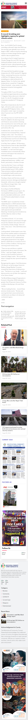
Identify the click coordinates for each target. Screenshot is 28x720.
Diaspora (5, 603)
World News (5, 31)
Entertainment (7, 606)
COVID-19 (6, 597)
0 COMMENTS (6, 42)
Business (5, 591)
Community (6, 594)
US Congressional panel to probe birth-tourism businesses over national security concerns (13, 429)
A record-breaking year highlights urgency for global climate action (12, 36)
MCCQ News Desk (8, 40)
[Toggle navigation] (26, 3)
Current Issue (6, 600)
